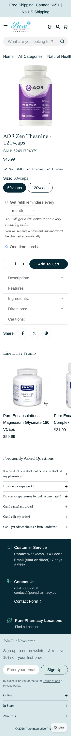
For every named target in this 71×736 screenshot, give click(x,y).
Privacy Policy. (12, 685)
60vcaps (14, 188)
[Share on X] (34, 333)
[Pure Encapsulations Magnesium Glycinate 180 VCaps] (27, 385)
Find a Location (27, 627)
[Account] (57, 26)
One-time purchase (27, 247)
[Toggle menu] (5, 26)
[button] (35, 278)
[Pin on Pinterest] (46, 333)
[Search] (62, 41)
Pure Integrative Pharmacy (42, 728)
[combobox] (35, 41)
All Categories (30, 56)
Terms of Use (51, 680)
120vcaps (40, 188)
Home (8, 56)
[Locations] (49, 26)
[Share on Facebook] (22, 333)
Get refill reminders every (32, 202)
